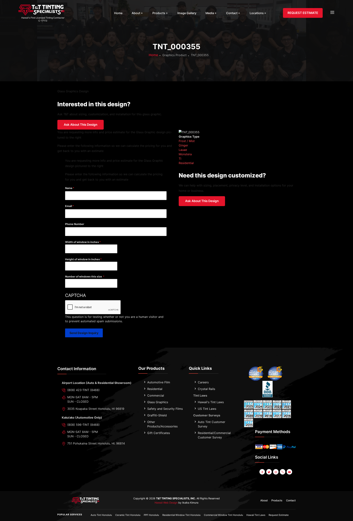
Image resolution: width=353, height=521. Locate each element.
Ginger (183, 145)
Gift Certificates (158, 433)
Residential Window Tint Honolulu (181, 514)
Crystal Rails (206, 389)
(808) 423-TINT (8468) (83, 390)
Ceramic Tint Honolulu (127, 514)
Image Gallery (186, 13)
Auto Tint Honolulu (101, 514)
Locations (257, 13)
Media (210, 13)
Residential (186, 163)
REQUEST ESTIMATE (303, 13)
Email (68, 206)
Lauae (183, 150)
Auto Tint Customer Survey (211, 424)
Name (68, 188)
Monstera (185, 154)
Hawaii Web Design (166, 502)
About (136, 13)
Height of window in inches (82, 259)
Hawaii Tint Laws (255, 514)
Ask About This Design (80, 124)
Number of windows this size (84, 276)
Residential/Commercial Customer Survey (214, 435)
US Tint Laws (207, 409)
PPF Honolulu (151, 514)
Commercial (155, 395)
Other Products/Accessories (162, 424)
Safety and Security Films (165, 409)
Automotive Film (158, 382)
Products (158, 13)
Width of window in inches (82, 242)
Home (118, 13)
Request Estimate (279, 514)
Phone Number (74, 224)
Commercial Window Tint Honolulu (223, 514)
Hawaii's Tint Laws (211, 402)
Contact (232, 13)
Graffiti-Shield (157, 415)
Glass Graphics (157, 402)
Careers (203, 382)
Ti (180, 158)
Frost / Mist (187, 141)
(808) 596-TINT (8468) (83, 424)
